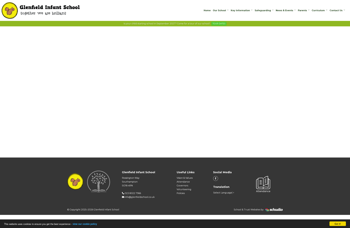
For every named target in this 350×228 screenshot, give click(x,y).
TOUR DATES (218, 23)
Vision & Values (185, 178)
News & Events (284, 10)
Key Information (240, 10)
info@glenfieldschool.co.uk (140, 197)
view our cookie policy (85, 224)
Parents (302, 10)
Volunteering (184, 189)
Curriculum (318, 10)
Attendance (183, 181)
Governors (182, 185)
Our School (219, 10)
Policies (181, 193)
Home (207, 10)
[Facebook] (215, 178)
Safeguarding (263, 10)
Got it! (338, 223)
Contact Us (336, 10)
